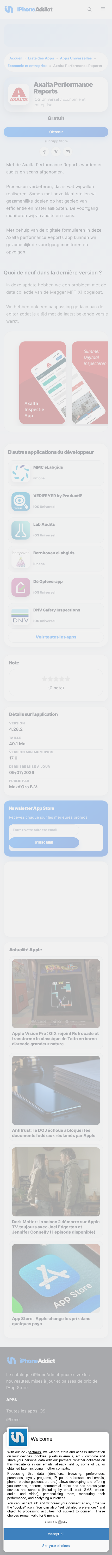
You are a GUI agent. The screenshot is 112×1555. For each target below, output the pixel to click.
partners (34, 1452)
